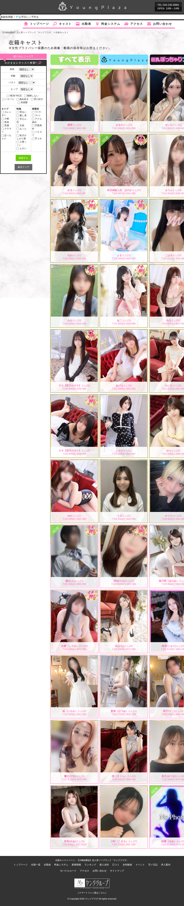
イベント (140, 864)
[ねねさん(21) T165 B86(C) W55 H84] (74, 201)
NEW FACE (16, 95)
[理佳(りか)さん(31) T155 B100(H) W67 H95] (124, 527)
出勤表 (86, 23)
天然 (22, 125)
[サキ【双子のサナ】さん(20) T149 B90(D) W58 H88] (74, 396)
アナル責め (37, 120)
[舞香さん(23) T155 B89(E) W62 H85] (74, 71)
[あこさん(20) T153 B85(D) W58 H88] (124, 266)
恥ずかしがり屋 (21, 137)
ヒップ (14, 89)
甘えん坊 (21, 120)
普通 (6, 125)
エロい (23, 148)
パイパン (9, 99)
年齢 (14, 75)
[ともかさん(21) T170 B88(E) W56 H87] (124, 396)
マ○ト (38, 115)
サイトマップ (117, 870)
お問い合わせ (162, 23)
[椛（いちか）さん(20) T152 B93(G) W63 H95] (74, 657)
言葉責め (37, 127)
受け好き (38, 99)
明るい (23, 112)
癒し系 (23, 115)
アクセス (136, 23)
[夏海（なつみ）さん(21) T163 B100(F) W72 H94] (124, 657)
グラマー (6, 130)
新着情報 (76, 864)
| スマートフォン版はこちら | (92, 892)
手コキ (38, 138)
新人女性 (104, 864)
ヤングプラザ (91, 899)
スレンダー (6, 114)
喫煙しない (33, 95)
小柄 (6, 118)
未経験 (24, 102)
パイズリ (37, 134)
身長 (13, 69)
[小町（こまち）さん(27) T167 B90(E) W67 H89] (124, 787)
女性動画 (127, 864)
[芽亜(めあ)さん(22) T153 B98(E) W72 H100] (74, 787)
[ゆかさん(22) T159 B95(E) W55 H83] (74, 461)
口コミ (115, 864)
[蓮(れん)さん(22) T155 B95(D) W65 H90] (74, 527)
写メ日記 (153, 864)
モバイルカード (68, 870)
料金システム (110, 23)
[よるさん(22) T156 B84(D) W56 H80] (124, 201)
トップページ (39, 23)
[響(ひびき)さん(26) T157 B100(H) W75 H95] (74, 722)
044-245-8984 (171, 4)
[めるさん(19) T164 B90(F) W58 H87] (74, 136)
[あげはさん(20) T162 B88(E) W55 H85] (124, 331)
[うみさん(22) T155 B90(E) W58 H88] (124, 461)
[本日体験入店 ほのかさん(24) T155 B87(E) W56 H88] (124, 136)
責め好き (24, 99)
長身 (6, 122)
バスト (12, 82)
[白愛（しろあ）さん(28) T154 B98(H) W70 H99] (74, 592)
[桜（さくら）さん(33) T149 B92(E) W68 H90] (124, 722)
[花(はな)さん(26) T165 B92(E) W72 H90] (124, 592)
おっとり (21, 130)
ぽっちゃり (6, 137)
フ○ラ (38, 112)
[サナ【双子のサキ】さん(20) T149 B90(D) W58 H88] (74, 331)
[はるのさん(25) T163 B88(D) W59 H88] (124, 71)
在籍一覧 (35, 864)
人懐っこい (21, 143)
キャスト (65, 23)
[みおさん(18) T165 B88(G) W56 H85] (74, 266)
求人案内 (165, 864)
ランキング (90, 864)
